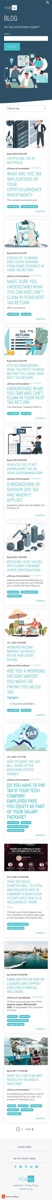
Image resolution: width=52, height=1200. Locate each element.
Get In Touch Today (24, 1158)
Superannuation (14, 596)
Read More (40, 211)
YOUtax (10, 908)
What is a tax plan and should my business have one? (24, 1079)
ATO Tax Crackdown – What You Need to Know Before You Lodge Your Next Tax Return (25, 371)
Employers (24, 1016)
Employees (26, 314)
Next (28, 1129)
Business (11, 1106)
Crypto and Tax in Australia (21, 160)
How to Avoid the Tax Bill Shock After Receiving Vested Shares (23, 767)
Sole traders (27, 1110)
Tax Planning (13, 206)
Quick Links (24, 1147)
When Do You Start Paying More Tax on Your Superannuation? (25, 468)
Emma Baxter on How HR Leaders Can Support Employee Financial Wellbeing (25, 985)
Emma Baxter (35, 168)
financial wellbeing (15, 928)
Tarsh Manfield (37, 997)
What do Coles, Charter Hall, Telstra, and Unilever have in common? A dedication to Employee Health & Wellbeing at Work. (25, 891)
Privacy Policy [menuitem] (31, 1185)
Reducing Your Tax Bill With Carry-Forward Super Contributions (25, 565)
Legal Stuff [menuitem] (18, 1185)
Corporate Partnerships (17, 826)
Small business (14, 1114)
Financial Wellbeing (29, 206)
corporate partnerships (17, 924)
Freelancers (13, 1110)
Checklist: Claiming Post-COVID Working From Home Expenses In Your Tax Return (25, 263)
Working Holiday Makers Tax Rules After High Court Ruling (21, 653)
